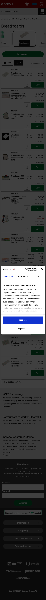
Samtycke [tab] (8, 276)
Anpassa (21, 328)
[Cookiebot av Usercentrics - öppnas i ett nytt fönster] (27, 269)
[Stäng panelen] (42, 269)
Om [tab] (37, 276)
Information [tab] (23, 276)
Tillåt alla (23, 320)
